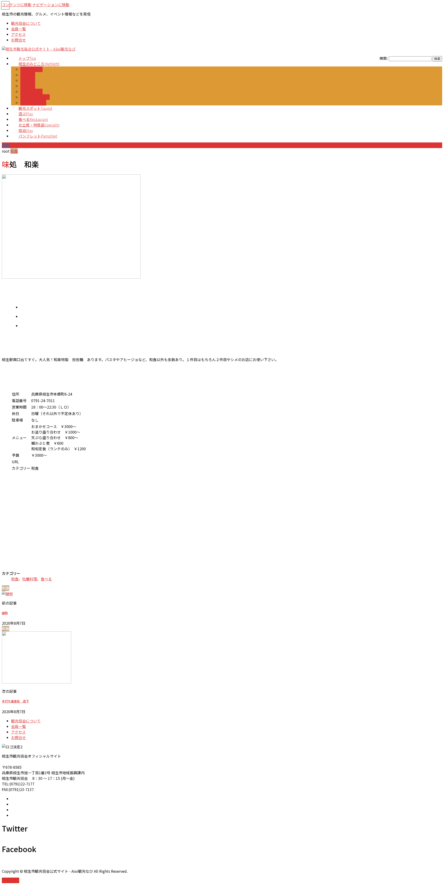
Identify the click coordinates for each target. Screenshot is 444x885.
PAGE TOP (10, 880)
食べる (46, 579)
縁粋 (5, 613)
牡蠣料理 (29, 579)
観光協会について (26, 721)
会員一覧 (18, 726)
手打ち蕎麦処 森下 (15, 701)
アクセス (18, 732)
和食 (14, 579)
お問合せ (18, 737)
